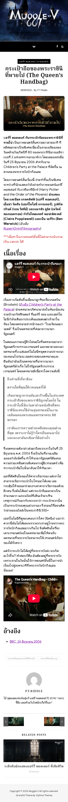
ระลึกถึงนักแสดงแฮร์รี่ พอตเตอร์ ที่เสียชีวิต (34, 766)
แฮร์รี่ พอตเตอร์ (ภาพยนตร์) (34, 61)
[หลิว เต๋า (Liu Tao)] (57, 721)
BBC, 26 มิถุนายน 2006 (25, 642)
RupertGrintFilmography (21, 229)
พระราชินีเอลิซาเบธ (49, 658)
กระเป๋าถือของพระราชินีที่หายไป (21, 658)
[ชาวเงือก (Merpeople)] (11, 721)
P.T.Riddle (42, 90)
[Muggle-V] (34, 17)
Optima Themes (44, 795)
